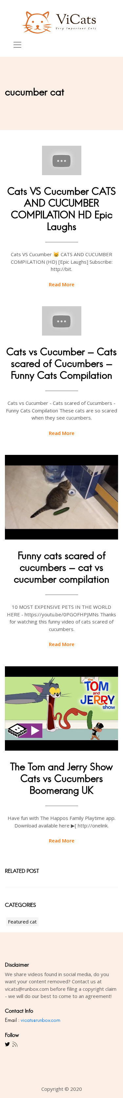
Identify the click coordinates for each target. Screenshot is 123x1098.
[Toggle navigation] (17, 45)
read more (61, 284)
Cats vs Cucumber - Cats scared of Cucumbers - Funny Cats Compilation (61, 363)
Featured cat (22, 921)
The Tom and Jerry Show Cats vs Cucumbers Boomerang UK (61, 778)
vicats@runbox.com (40, 1020)
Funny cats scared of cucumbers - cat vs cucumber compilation (61, 567)
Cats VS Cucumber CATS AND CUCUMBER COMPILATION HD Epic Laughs (61, 209)
